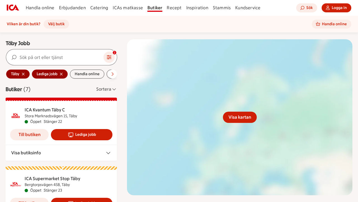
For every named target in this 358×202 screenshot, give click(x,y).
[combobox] (54, 57)
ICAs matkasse (128, 7)
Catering (99, 7)
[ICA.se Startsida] (13, 7)
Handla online (40, 7)
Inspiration (197, 7)
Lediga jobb (85, 134)
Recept (174, 7)
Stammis (222, 7)
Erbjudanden (72, 7)
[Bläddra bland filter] (112, 74)
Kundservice (247, 7)
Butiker (154, 7)
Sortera (103, 89)
